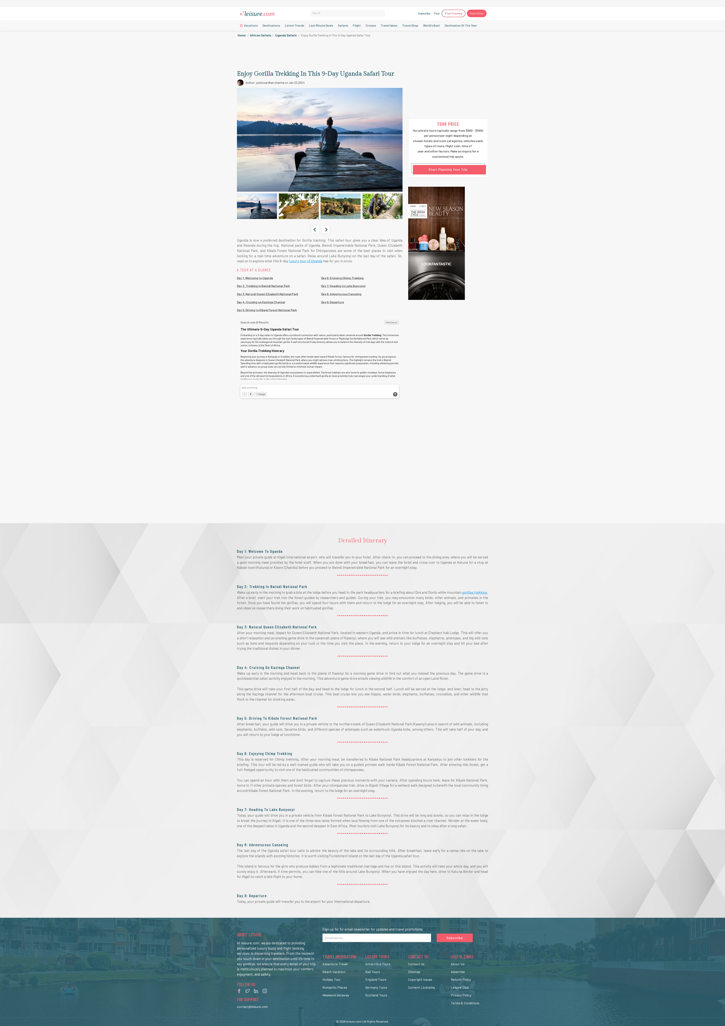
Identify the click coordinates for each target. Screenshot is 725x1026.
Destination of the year (461, 25)
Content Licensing (421, 987)
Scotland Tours (376, 995)
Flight (357, 25)
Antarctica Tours (377, 964)
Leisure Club (460, 987)
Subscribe (424, 13)
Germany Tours (376, 987)
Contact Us (416, 964)
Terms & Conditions (465, 1003)
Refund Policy (461, 979)
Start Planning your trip (448, 169)
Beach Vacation (333, 972)
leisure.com (353, 1021)
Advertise (458, 972)
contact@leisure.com (252, 1006)
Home (242, 35)
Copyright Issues (420, 979)
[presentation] (315, 229)
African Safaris (260, 35)
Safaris (343, 25)
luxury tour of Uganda (305, 261)
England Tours (375, 979)
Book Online (477, 13)
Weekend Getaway (335, 995)
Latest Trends (294, 25)
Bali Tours (372, 972)
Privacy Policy (461, 995)
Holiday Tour (331, 979)
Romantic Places (334, 987)
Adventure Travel (335, 964)
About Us (457, 964)
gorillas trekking (474, 592)
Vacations (250, 25)
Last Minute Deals (321, 25)
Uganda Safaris (286, 35)
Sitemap (414, 972)
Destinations (271, 25)
